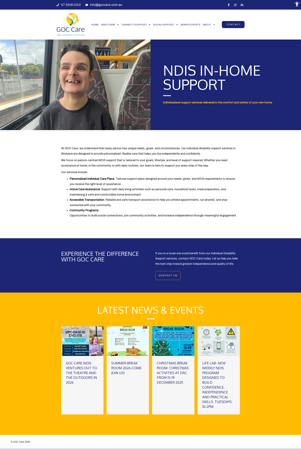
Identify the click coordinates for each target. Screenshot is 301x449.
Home (95, 24)
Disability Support (134, 24)
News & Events (190, 24)
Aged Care (108, 24)
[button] (297, 4)
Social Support (163, 24)
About (207, 24)
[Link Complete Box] (82, 370)
